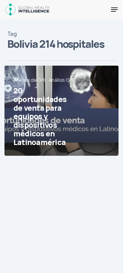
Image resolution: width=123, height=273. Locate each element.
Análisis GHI (61, 80)
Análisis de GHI (29, 80)
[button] (114, 10)
